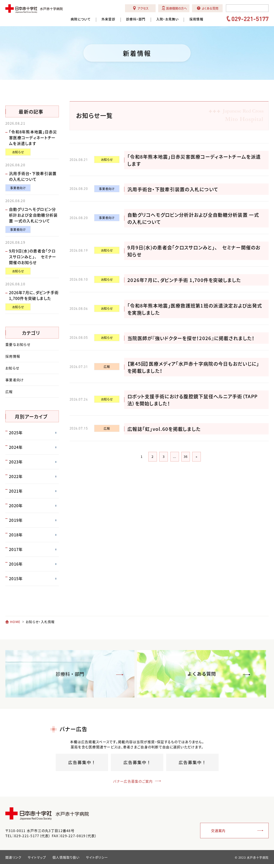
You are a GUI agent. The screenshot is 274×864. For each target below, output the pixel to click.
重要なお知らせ (17, 344)
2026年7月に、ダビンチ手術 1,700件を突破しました (184, 279)
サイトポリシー (97, 857)
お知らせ (107, 159)
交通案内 (218, 830)
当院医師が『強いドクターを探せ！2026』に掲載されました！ (191, 338)
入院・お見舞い (167, 19)
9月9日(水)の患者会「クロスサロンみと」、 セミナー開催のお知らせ (32, 256)
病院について (81, 19)
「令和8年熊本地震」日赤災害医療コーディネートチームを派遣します (33, 137)
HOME (15, 621)
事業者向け (107, 188)
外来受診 (108, 19)
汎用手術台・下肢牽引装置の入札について (172, 189)
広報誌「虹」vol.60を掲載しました (164, 428)
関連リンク (13, 857)
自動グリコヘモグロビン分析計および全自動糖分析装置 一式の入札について (33, 215)
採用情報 (196, 19)
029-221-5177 (250, 18)
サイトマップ (37, 857)
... (174, 456)
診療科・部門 (136, 19)
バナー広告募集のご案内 (133, 781)
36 (186, 456)
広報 (107, 366)
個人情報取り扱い (65, 857)
